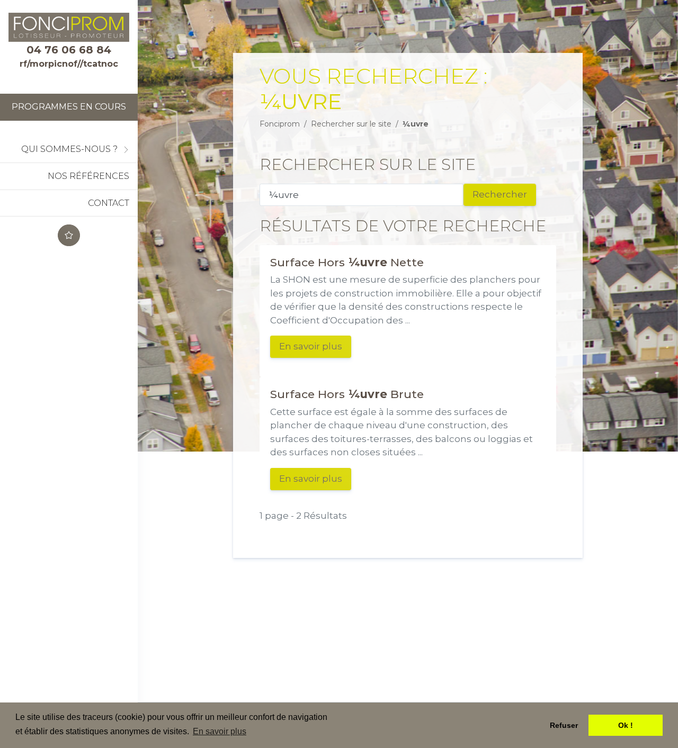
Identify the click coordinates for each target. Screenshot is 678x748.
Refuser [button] (564, 725)
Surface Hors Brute (347, 394)
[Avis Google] (68, 235)
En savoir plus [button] (219, 731)
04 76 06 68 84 (68, 49)
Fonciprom (280, 124)
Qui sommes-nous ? (69, 149)
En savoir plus (310, 346)
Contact (108, 203)
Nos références (88, 176)
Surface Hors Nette (347, 262)
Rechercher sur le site (351, 124)
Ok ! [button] (625, 725)
